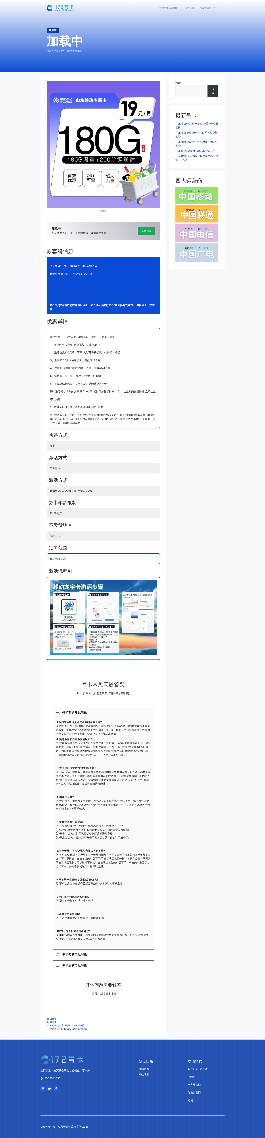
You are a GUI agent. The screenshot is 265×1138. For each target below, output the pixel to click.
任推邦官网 (194, 1092)
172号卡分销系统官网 (167, 7)
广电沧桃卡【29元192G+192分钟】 (67, 1025)
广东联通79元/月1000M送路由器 (194, 150)
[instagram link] (42, 1088)
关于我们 (189, 7)
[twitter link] (49, 1088)
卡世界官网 (194, 1084)
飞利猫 (192, 1076)
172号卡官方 (58, 51)
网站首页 (144, 1069)
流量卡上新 (205, 7)
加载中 (53, 1018)
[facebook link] (56, 1088)
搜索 (178, 83)
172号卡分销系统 (198, 1069)
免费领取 (146, 231)
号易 (190, 1100)
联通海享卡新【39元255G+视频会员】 (69, 1028)
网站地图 (144, 1074)
